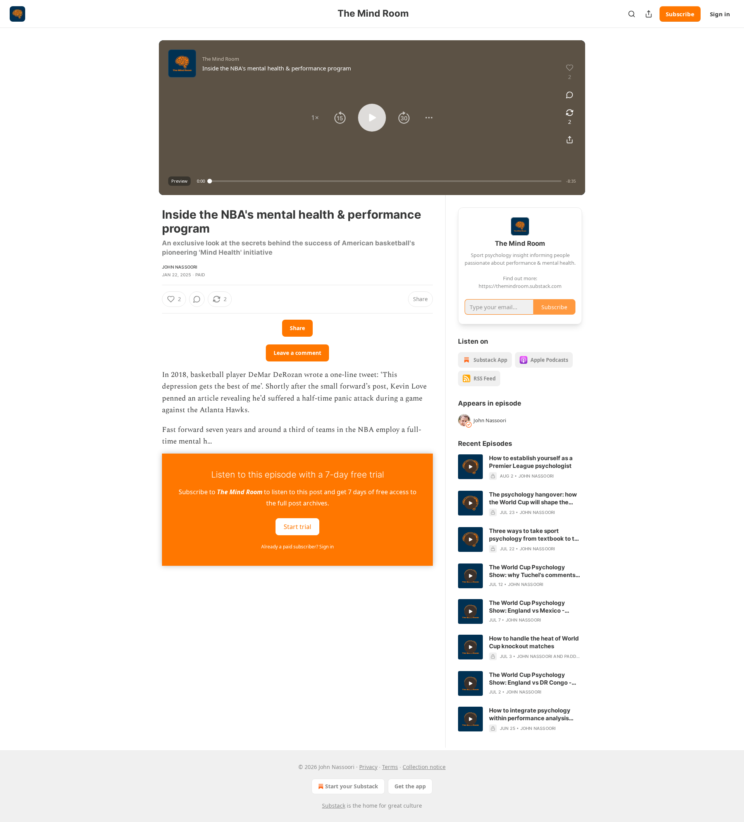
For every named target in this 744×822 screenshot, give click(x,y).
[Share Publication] (648, 14)
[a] (470, 467)
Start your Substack (351, 786)
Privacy (368, 767)
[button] (315, 117)
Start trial (297, 526)
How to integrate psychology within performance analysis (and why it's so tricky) (529, 714)
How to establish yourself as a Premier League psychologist (531, 461)
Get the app (410, 786)
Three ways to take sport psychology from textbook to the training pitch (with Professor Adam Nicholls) (535, 535)
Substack (333, 805)
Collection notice (424, 767)
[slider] (385, 181)
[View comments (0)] (569, 95)
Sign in (720, 14)
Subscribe (680, 14)
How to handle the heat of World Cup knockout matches (534, 642)
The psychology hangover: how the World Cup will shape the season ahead (533, 498)
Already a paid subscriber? (297, 546)
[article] (520, 467)
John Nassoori (180, 267)
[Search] (631, 14)
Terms (390, 767)
